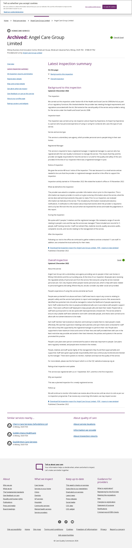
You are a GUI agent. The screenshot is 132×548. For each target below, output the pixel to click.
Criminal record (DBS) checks (108, 512)
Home (6, 20)
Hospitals (38, 502)
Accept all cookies (110, 7)
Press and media (9, 506)
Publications (7, 502)
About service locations (84, 424)
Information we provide (85, 430)
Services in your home (43, 489)
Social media (70, 502)
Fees (99, 498)
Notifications (102, 509)
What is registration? (105, 488)
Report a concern (117, 529)
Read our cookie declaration (13, 12)
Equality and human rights (13, 499)
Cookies (69, 529)
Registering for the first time (108, 492)
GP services (39, 499)
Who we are (7, 485)
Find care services (19, 20)
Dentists (38, 495)
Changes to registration (106, 502)
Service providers (41, 512)
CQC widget (70, 509)
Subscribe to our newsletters (77, 489)
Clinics (37, 492)
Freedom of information (86, 529)
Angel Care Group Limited (40, 20)
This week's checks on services (77, 485)
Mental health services (43, 509)
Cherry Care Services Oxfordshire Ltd (30, 424)
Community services (42, 506)
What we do (7, 489)
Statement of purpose (105, 505)
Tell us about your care (54, 464)
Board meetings (9, 509)
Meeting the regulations (106, 495)
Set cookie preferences (93, 7)
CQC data (69, 506)
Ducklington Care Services (25, 441)
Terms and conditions (53, 529)
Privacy (104, 529)
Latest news (70, 495)
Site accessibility (14, 529)
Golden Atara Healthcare (24, 432)
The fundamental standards (13, 492)
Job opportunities (66, 535)
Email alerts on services (74, 492)
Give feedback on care (11, 495)
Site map (37, 529)
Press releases (71, 499)
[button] (117, 37)
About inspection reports (86, 436)
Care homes (39, 485)
